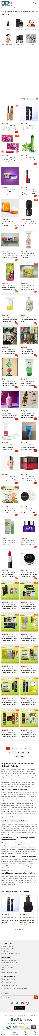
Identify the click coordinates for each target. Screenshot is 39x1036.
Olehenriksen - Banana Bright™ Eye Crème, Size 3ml (10, 225)
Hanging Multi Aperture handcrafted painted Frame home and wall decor (9, 384)
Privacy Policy (5, 965)
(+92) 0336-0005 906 (7, 948)
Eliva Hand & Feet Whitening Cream (7, 193)
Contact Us (32, 1015)
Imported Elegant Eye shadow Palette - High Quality (9, 352)
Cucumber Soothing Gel (28, 160)
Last (22, 756)
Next (16, 756)
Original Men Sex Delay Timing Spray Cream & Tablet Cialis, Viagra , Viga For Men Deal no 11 (29, 704)
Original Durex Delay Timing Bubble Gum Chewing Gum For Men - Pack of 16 (9, 161)
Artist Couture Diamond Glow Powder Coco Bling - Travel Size (29, 512)
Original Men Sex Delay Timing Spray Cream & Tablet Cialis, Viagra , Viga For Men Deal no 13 (29, 736)
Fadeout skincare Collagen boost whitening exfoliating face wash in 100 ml (9, 448)
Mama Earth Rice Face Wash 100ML (28, 256)
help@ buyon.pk (6, 951)
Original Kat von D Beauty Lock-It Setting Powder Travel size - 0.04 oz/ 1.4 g (29, 576)
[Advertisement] (19, 76)
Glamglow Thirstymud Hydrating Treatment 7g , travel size (29, 448)
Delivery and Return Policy (9, 972)
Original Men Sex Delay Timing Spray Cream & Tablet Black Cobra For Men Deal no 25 (9, 672)
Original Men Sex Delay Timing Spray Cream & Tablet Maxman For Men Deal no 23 (28, 672)
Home (3, 8)
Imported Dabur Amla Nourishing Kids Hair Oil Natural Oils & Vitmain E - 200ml (10, 289)
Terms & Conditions (7, 967)
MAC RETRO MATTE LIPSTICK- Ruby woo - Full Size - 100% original (9, 576)
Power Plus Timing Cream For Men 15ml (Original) (10, 256)
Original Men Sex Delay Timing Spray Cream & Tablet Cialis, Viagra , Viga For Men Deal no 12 (10, 736)
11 (28, 752)
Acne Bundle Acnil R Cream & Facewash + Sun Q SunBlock (10, 512)
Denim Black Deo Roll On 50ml (29, 225)
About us (10, 1015)
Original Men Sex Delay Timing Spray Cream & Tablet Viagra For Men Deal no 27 (28, 608)
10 (23, 752)
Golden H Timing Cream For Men (28, 129)
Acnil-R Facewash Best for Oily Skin (9, 543)
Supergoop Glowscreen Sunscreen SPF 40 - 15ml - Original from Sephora (10, 321)
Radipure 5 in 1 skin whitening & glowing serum (27, 416)
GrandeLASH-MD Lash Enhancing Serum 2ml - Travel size (9, 129)
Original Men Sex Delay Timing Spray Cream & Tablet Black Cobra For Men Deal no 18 (9, 608)
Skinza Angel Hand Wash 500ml (29, 320)
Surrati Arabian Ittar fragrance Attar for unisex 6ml (27, 352)
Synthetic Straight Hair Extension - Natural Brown (27, 921)
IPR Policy (4, 970)
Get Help (26, 1015)
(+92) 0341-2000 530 (7, 946)
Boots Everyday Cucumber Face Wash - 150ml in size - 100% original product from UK (29, 384)
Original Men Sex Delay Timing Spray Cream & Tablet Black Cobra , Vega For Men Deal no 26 (29, 640)
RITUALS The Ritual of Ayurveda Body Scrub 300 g (29, 480)
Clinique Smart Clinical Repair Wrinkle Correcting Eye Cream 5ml (29, 544)
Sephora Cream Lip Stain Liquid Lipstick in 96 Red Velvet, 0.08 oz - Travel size (29, 193)
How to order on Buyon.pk (9, 962)
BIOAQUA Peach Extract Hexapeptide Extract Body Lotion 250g (9, 416)
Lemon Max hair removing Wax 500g (27, 288)
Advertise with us (18, 1015)
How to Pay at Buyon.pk (8, 960)
